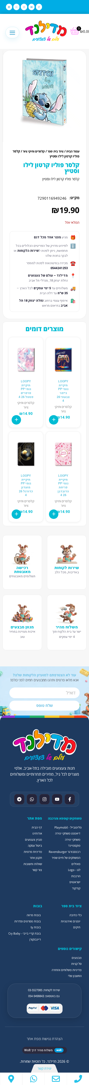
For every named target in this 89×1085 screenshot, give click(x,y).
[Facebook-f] (39, 7)
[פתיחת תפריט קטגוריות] (12, 32)
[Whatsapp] (16, 7)
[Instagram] (24, 7)
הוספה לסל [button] (53, 420)
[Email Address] (56, 1079)
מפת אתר (34, 1038)
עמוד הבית (72, 151)
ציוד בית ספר (55, 151)
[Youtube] (31, 7)
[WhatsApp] (33, 1079)
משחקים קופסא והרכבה (65, 818)
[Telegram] (9, 7)
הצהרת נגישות (52, 1038)
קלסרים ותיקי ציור (34, 151)
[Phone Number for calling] (78, 1079)
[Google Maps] (11, 1079)
